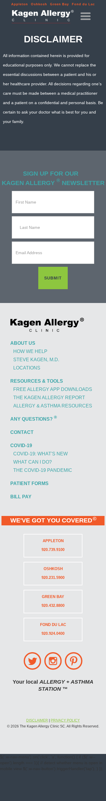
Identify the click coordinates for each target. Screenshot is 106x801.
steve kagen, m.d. (36, 359)
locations (26, 367)
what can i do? (32, 461)
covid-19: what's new (40, 453)
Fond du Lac (83, 4)
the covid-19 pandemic (42, 470)
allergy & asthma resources (52, 405)
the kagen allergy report (49, 397)
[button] (85, 17)
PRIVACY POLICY (65, 720)
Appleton (19, 4)
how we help (30, 351)
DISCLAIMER (37, 720)
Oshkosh (39, 4)
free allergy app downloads (52, 389)
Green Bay (59, 4)
